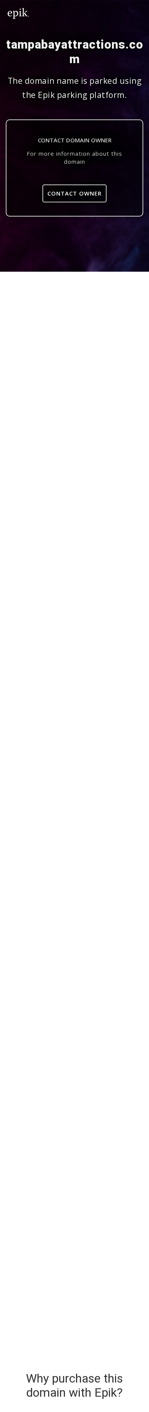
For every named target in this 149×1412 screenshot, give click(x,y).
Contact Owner (74, 193)
